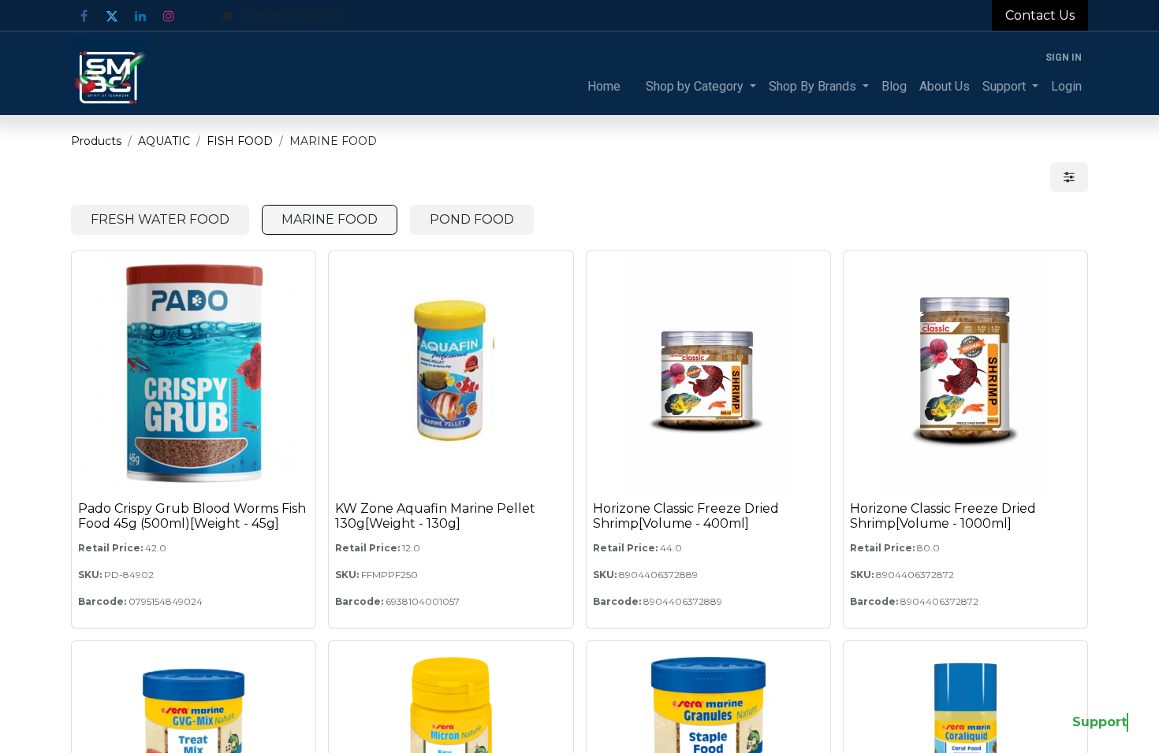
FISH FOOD (240, 141)
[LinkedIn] (140, 15)
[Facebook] (83, 15)
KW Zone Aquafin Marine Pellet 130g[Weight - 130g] (435, 516)
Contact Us (1040, 15)
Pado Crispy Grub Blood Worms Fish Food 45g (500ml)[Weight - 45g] (192, 516)
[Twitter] (112, 15)
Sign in (1063, 57)
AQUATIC (164, 141)
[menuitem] (604, 86)
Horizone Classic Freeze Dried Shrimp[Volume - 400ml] (686, 516)
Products (96, 141)
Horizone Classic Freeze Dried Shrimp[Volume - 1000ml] (943, 516)
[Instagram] (168, 15)
